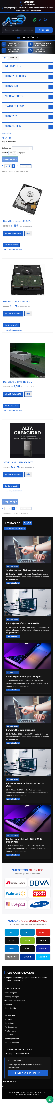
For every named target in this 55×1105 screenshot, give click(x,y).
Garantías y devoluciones (14, 1000)
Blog (4, 1086)
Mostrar (5, 153)
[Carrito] (45, 20)
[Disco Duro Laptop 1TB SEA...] (27, 199)
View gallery (6, 133)
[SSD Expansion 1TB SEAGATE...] (27, 440)
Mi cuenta (8, 1019)
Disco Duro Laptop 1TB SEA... (17, 221)
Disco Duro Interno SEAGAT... (17, 301)
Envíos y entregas (11, 997)
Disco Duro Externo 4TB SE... (17, 382)
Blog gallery (12, 126)
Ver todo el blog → (15, 528)
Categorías (28, 37)
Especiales (8, 1035)
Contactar (8, 1004)
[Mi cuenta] (40, 20)
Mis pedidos (9, 1023)
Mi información (10, 1031)
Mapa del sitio (10, 1008)
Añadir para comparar (14, 250)
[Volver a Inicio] (4, 58)
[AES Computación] (17, 20)
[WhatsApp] (34, 20)
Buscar (46, 30)
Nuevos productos (11, 1039)
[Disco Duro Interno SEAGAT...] (27, 279)
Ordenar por (7, 148)
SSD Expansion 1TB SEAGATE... (19, 462)
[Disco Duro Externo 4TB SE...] (27, 360)
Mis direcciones (10, 1027)
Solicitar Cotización (27, 1073)
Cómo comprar (10, 993)
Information (12, 65)
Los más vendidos (11, 1042)
